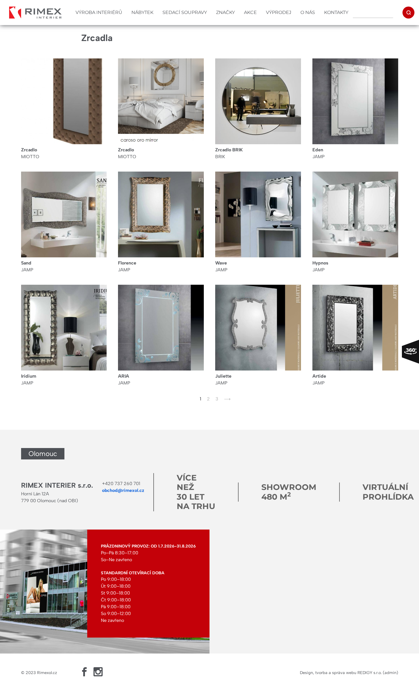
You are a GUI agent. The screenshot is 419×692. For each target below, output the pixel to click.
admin (390, 672)
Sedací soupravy (184, 12)
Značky (225, 12)
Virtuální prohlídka (388, 492)
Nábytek (142, 12)
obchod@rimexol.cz (123, 490)
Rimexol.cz (47, 672)
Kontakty (336, 12)
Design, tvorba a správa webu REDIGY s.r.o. (341, 672)
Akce (250, 12)
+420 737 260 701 (121, 483)
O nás (307, 12)
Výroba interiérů (99, 12)
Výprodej (278, 12)
